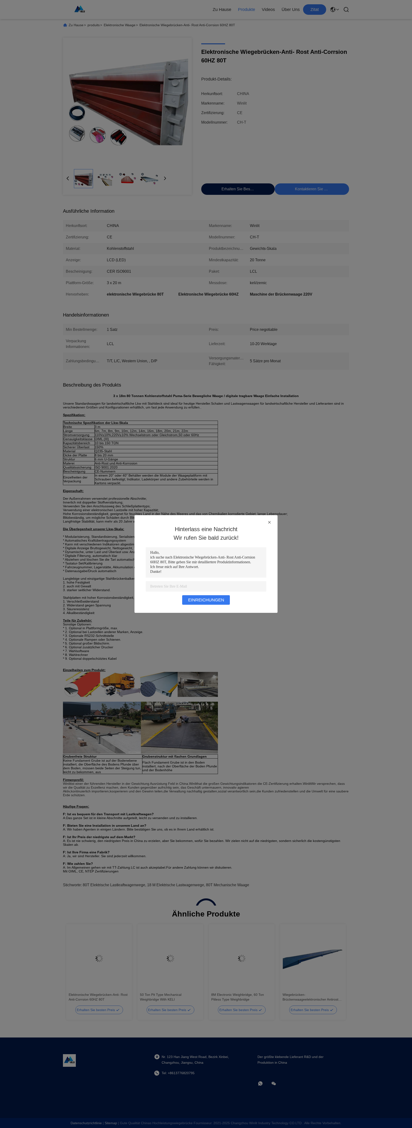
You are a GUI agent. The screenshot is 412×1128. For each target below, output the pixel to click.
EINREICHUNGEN (206, 600)
